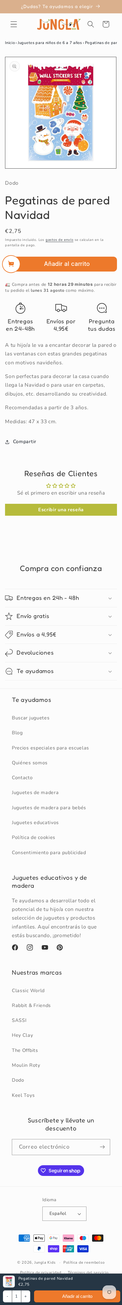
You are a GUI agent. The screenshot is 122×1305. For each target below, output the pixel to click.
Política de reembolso (84, 1262)
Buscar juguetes (30, 718)
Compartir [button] (24, 441)
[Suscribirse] (102, 1147)
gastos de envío (59, 239)
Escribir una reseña (61, 509)
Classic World (28, 990)
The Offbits (25, 1050)
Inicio (10, 43)
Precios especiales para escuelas (50, 748)
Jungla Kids (45, 1262)
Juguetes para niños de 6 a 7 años (50, 43)
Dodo (18, 1080)
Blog (17, 733)
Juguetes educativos (35, 822)
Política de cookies (33, 837)
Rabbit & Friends (31, 1005)
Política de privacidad (40, 1272)
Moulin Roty (26, 1065)
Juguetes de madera (35, 792)
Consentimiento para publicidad (49, 852)
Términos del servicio (88, 1272)
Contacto (22, 777)
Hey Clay (22, 1035)
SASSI (19, 1020)
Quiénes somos (30, 763)
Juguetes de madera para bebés (49, 807)
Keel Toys (23, 1095)
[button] (13, 24)
